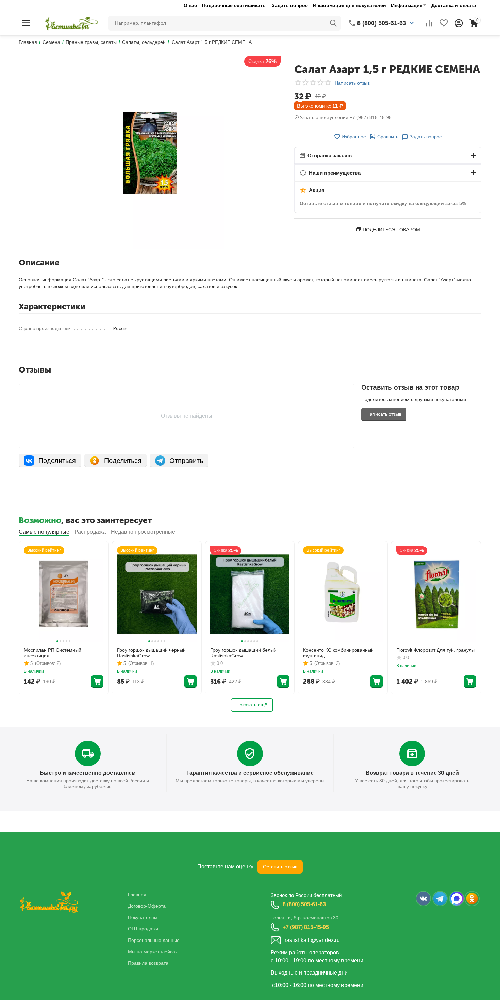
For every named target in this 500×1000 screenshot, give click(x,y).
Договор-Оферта (147, 906)
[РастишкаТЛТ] (70, 22)
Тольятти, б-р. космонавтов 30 (304, 917)
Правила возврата (148, 963)
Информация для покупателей (349, 5)
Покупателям (142, 917)
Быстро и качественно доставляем (88, 773)
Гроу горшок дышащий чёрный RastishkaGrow (151, 652)
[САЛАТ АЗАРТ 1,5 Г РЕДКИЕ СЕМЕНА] (150, 152)
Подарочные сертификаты (234, 5)
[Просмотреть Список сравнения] (429, 23)
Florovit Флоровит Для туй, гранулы (435, 650)
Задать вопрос (290, 5)
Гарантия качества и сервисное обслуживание (250, 773)
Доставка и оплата (453, 5)
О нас (190, 5)
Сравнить (387, 136)
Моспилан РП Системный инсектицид (52, 652)
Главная (137, 894)
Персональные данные (154, 940)
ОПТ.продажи (143, 928)
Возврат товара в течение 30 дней (412, 773)
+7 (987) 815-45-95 (306, 927)
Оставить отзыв (280, 866)
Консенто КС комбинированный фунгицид (338, 652)
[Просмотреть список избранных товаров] (444, 23)
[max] (456, 898)
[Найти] (333, 23)
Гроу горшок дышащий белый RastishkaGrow (243, 652)
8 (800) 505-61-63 (304, 904)
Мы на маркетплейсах (153, 951)
